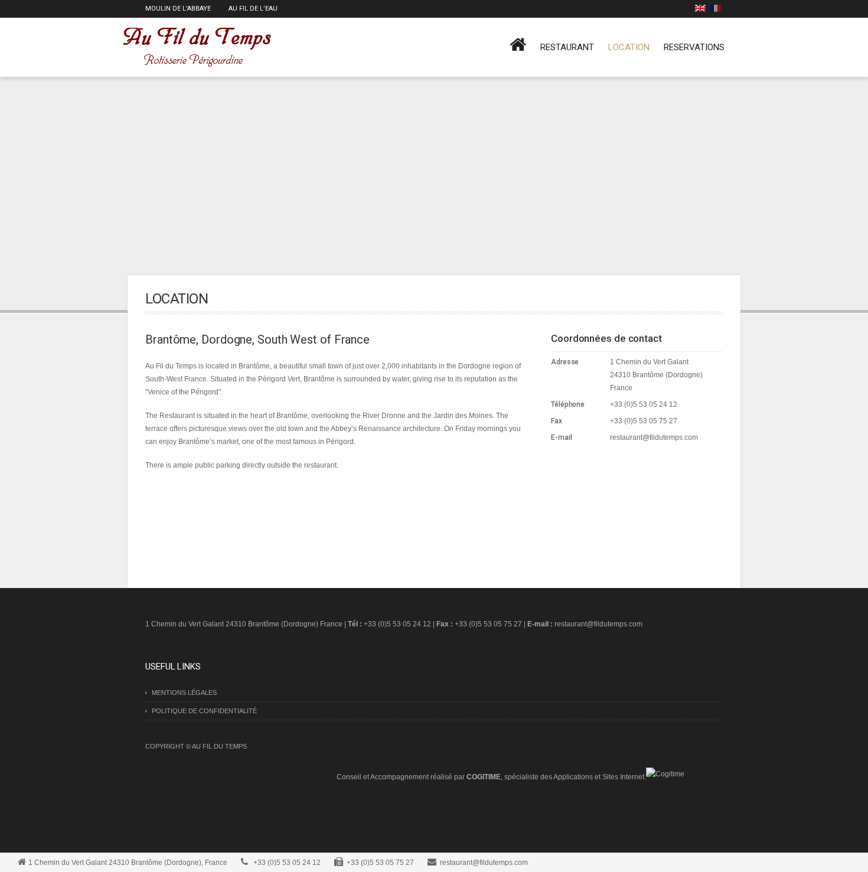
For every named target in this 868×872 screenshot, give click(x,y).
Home (517, 49)
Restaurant (567, 47)
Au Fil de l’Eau (253, 8)
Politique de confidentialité (204, 710)
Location (629, 47)
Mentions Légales (184, 692)
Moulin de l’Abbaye (178, 8)
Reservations (694, 47)
